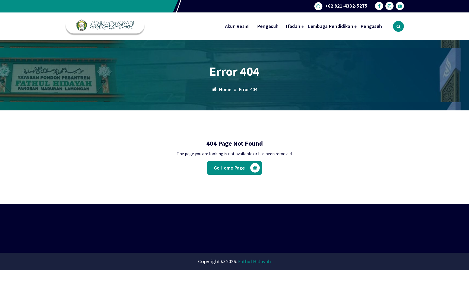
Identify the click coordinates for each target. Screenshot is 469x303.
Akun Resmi (237, 26)
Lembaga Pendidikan (330, 26)
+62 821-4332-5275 (346, 6)
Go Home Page (229, 168)
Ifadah (293, 26)
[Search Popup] (398, 26)
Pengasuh (267, 26)
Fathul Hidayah (254, 261)
